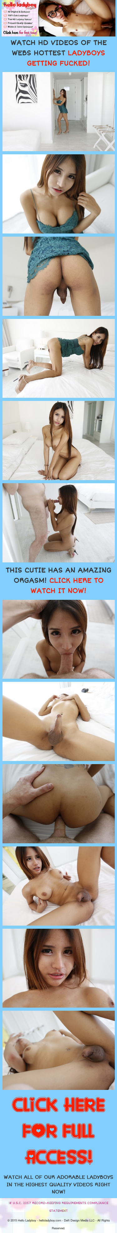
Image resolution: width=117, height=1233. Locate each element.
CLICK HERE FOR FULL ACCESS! (58, 1131)
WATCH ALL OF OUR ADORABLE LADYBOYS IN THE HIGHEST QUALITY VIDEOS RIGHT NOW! (58, 1184)
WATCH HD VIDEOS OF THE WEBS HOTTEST (59, 53)
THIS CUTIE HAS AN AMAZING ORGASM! (58, 580)
